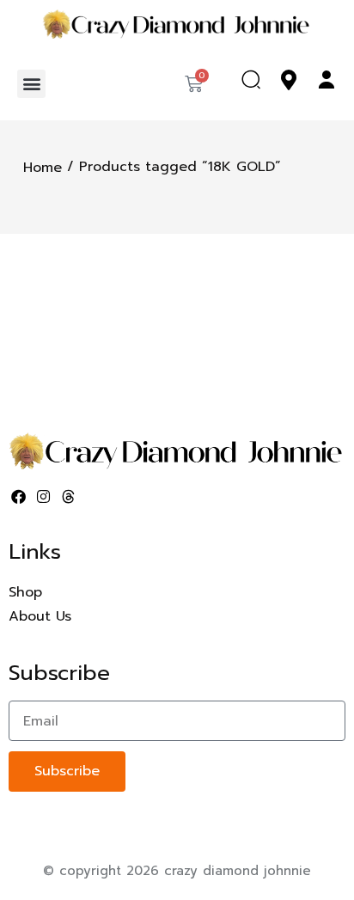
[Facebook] (19, 497)
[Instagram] (44, 497)
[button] (31, 84)
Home (42, 166)
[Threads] (68, 497)
